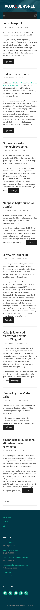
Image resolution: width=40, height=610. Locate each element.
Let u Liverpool (12, 23)
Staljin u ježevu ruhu (16, 74)
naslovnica (7, 517)
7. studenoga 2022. (10, 210)
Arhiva (5, 521)
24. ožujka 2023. (9, 27)
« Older (6, 502)
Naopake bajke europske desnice (19, 204)
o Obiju (5, 526)
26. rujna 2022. (9, 259)
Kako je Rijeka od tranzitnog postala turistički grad (14, 336)
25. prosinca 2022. (10, 150)
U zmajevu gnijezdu (15, 255)
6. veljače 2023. (9, 78)
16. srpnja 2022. (9, 343)
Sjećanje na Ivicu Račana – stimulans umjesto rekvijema (20, 443)
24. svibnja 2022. (9, 400)
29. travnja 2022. (9, 450)
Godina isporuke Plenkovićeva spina (15, 144)
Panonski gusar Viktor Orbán (17, 394)
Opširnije (8, 62)
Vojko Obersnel (20, 605)
